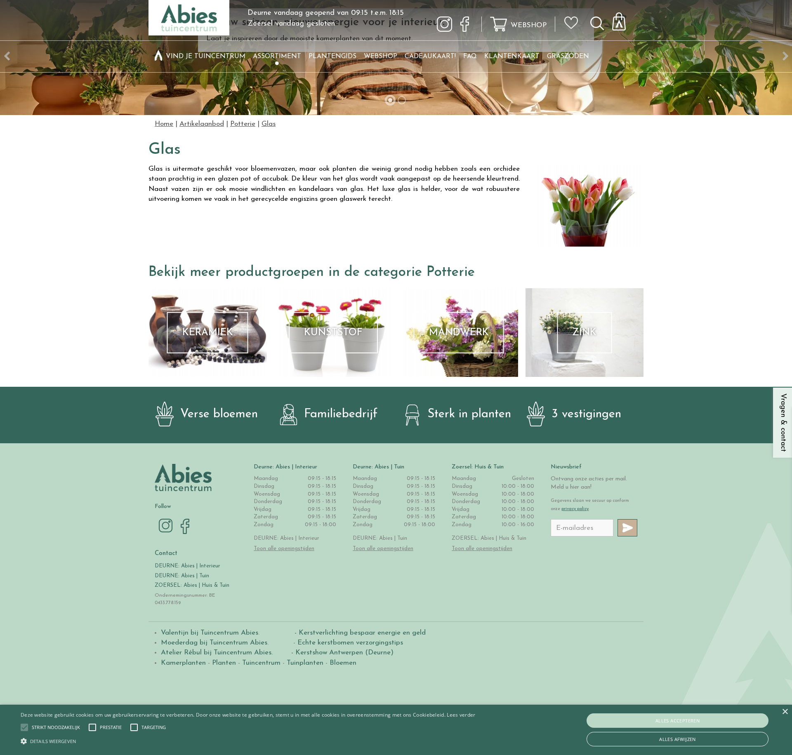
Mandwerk (459, 333)
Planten (224, 662)
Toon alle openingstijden (284, 548)
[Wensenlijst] (573, 16)
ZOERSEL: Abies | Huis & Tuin (193, 585)
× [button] (785, 712)
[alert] (396, 730)
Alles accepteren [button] (677, 720)
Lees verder (461, 714)
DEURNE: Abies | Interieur (187, 566)
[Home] (158, 56)
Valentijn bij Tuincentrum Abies (209, 632)
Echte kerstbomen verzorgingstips (350, 642)
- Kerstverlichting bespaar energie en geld (359, 632)
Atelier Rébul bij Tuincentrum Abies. (217, 652)
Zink (584, 333)
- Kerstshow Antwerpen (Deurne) (341, 652)
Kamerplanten (183, 662)
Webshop (529, 25)
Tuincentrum (261, 662)
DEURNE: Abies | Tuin (182, 576)
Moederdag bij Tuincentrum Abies (214, 642)
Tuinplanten (305, 662)
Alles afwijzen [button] (677, 739)
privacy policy (575, 509)
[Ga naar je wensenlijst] (573, 25)
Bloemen (343, 662)
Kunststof (333, 333)
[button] (56, 727)
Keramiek (207, 333)
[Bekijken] (623, 19)
